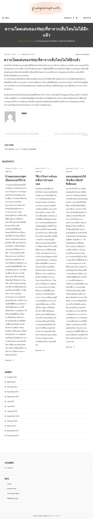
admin (32, 54)
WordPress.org (12, 498)
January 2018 (12, 411)
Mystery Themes (54, 516)
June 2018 (11, 406)
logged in (18, 149)
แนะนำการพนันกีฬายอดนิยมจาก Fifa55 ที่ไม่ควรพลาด (71, 134)
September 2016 (13, 416)
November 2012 (13, 431)
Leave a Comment (82, 54)
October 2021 (12, 377)
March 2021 (11, 382)
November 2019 (13, 392)
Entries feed (11, 489)
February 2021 (12, 387)
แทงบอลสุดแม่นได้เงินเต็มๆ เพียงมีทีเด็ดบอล (76, 180)
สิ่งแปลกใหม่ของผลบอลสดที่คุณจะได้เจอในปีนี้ (22, 134)
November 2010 (13, 436)
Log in (9, 484)
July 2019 (10, 401)
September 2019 (13, 397)
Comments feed (13, 493)
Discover (8, 360)
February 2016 (12, 421)
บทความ (25, 54)
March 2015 (11, 426)
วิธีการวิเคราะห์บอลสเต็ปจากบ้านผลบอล (46, 180)
